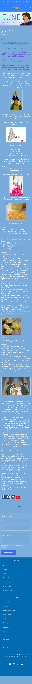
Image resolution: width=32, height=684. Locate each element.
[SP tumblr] (13, 499)
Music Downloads (8, 648)
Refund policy (7, 586)
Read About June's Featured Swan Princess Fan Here (16, 44)
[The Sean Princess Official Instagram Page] (8, 499)
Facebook (7, 476)
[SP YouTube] (18, 499)
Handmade (6, 639)
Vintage (5, 631)
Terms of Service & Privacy (10, 582)
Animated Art (7, 602)
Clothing (5, 623)
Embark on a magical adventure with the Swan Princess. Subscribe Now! (16, 655)
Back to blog (17, 506)
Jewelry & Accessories (9, 610)
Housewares (6, 627)
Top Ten (5, 606)
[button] (2, 7)
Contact (5, 573)
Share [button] (5, 39)
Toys (4, 618)
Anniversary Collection (9, 643)
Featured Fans (7, 578)
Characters (6, 569)
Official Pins (6, 635)
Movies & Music (7, 614)
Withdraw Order (7, 590)
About (5, 565)
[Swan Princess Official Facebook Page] (3, 499)
